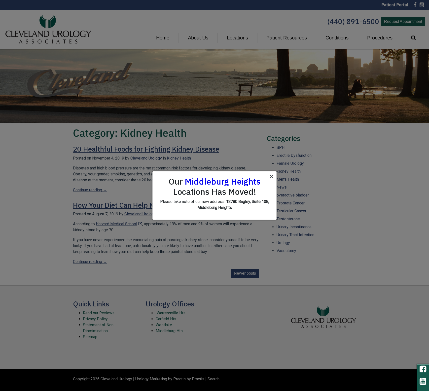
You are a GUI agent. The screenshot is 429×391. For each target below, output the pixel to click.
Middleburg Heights (222, 181)
